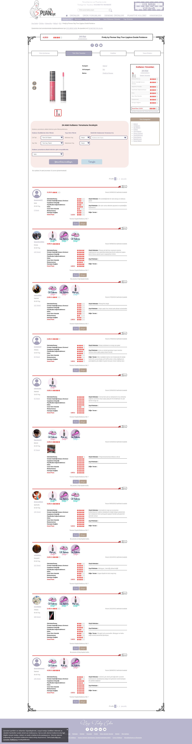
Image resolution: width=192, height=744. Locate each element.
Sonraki (123, 179)
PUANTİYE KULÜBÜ (136, 16)
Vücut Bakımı (137, 131)
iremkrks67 (37, 347)
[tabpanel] (58, 86)
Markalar (78, 19)
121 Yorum (37, 305)
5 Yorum (36, 210)
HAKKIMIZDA (156, 16)
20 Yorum (37, 357)
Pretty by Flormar (108, 73)
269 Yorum (37, 617)
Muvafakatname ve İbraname (133, 737)
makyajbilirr (38, 295)
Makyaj (55, 23)
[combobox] (109, 137)
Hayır (83, 223)
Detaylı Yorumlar (145, 75)
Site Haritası (125, 734)
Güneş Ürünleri (138, 133)
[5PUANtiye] (87, 729)
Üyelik (96, 734)
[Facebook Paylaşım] (92, 45)
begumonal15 (38, 200)
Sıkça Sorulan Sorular (106, 734)
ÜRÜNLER (74, 16)
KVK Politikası (71, 737)
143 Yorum (37, 252)
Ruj (60, 23)
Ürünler (41, 23)
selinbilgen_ (38, 555)
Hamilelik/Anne (138, 135)
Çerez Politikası (117, 737)
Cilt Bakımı (136, 126)
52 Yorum (37, 398)
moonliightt (37, 607)
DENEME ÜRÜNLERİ (114, 16)
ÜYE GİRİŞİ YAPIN (71, 28)
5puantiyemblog (39, 242)
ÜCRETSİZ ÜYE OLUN (96, 28)
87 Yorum (37, 450)
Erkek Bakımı (137, 137)
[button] (149, 4)
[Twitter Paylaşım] (97, 45)
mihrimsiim (37, 388)
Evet (76, 223)
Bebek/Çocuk (137, 139)
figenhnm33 (37, 440)
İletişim (117, 734)
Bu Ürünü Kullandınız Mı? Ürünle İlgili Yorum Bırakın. (145, 111)
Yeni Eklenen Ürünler (111, 19)
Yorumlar (89, 734)
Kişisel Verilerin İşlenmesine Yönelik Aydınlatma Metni (94, 737)
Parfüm (135, 129)
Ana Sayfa (35, 23)
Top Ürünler (128, 19)
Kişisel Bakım (137, 141)
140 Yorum (37, 512)
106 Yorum (37, 679)
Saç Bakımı (136, 127)
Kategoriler (67, 19)
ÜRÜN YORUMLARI (92, 16)
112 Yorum (37, 565)
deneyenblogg (38, 502)
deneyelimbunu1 (39, 668)
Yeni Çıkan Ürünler (92, 19)
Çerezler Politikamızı (10, 739)
